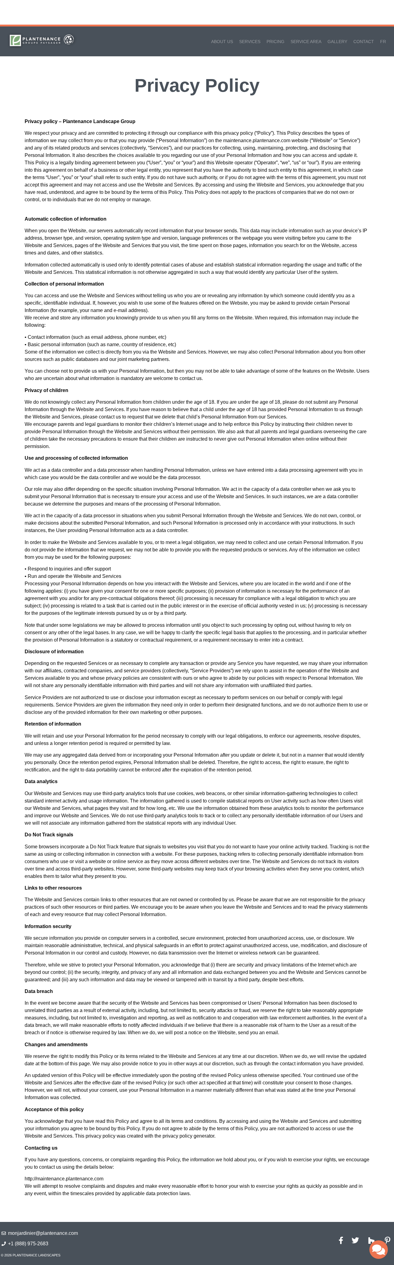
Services (249, 41)
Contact (363, 41)
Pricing (275, 41)
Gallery (337, 41)
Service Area (306, 41)
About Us (222, 41)
